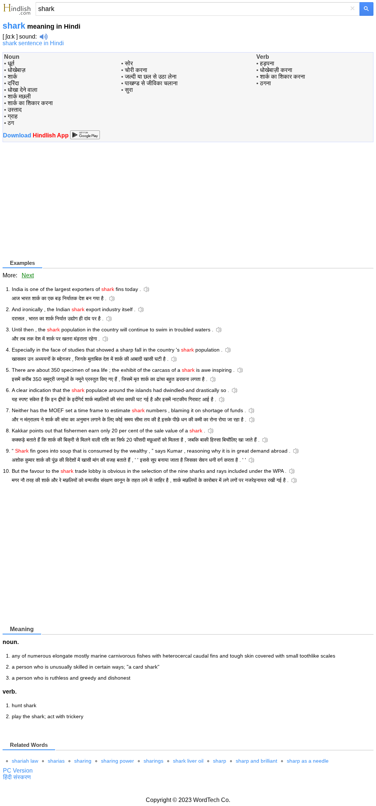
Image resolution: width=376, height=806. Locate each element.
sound (27, 36)
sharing (82, 761)
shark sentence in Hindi (33, 43)
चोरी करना (136, 70)
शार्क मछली (19, 96)
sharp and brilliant (256, 761)
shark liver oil (188, 761)
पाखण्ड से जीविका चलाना (151, 83)
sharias (56, 761)
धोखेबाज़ (16, 70)
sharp (219, 761)
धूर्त (11, 63)
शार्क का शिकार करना (30, 103)
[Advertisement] (64, 206)
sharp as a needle (308, 761)
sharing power (117, 761)
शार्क (12, 76)
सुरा (129, 90)
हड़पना (267, 63)
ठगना (265, 83)
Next (28, 275)
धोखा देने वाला (22, 90)
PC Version (18, 770)
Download (36, 135)
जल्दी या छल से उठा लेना (151, 76)
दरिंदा (13, 83)
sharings (153, 761)
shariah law (25, 761)
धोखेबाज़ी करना (276, 70)
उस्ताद (15, 110)
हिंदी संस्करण (17, 777)
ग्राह (13, 116)
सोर (129, 63)
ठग (11, 123)
